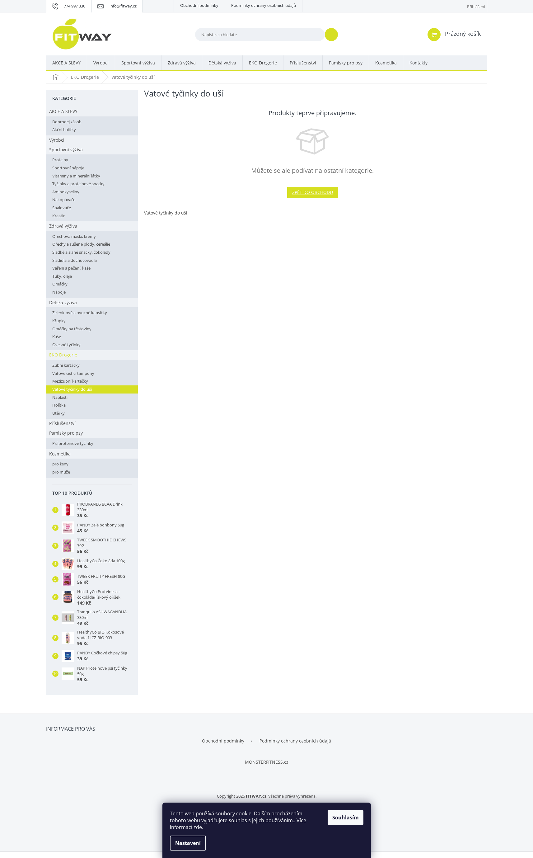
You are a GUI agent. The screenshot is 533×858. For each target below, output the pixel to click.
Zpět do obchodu (312, 192)
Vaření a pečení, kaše (71, 268)
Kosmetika (60, 454)
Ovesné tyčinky (66, 344)
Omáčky (60, 284)
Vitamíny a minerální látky (76, 176)
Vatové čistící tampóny (73, 373)
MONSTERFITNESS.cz (266, 762)
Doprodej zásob (67, 122)
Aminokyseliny (65, 192)
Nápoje (59, 292)
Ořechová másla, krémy (74, 236)
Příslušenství (62, 423)
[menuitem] (66, 63)
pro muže (61, 472)
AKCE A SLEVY (63, 111)
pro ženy (60, 464)
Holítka (59, 405)
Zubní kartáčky (66, 365)
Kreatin (59, 216)
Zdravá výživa (63, 226)
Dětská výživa (63, 302)
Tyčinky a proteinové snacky (78, 183)
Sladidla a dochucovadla (74, 260)
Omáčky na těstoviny (71, 329)
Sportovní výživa (66, 150)
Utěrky (58, 413)
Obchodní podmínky (199, 5)
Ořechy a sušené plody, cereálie (81, 244)
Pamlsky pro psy (66, 433)
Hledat (334, 34)
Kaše (56, 336)
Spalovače (61, 207)
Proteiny (60, 160)
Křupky (59, 320)
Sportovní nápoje (68, 168)
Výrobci (56, 140)
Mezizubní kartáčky (70, 381)
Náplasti (60, 397)
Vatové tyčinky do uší (72, 389)
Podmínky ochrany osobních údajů (263, 5)
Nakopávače (63, 199)
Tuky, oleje (62, 276)
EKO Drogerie (63, 355)
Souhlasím (345, 817)
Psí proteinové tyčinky (72, 443)
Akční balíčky (64, 129)
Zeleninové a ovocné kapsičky (79, 312)
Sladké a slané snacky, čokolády (81, 252)
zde (198, 827)
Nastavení (188, 843)
